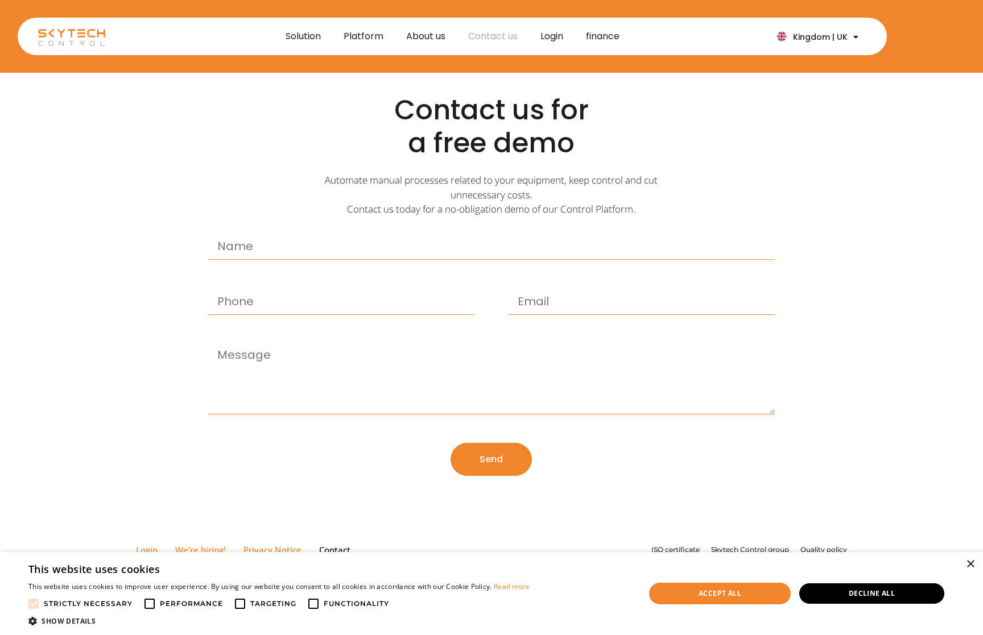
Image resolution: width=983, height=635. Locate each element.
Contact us (493, 36)
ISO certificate (675, 549)
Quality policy (823, 549)
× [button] (970, 564)
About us (425, 36)
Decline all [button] (872, 593)
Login (551, 36)
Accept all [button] (720, 593)
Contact (334, 549)
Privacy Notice (272, 549)
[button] (279, 620)
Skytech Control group (750, 549)
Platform (363, 36)
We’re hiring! (200, 549)
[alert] (491, 593)
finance (602, 36)
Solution (303, 36)
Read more (512, 586)
